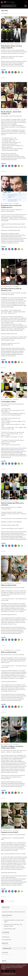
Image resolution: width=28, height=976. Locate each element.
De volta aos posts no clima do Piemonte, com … (11, 289)
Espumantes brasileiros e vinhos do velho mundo (13, 911)
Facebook (17, 44)
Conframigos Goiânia (8, 401)
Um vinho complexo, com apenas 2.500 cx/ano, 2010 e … (12, 747)
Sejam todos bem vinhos (10, 928)
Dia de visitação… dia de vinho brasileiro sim (11, 113)
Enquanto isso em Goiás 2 (9, 832)
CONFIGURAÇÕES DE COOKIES (8, 973)
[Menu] (26, 2)
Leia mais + (4, 77)
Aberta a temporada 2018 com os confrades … (12, 504)
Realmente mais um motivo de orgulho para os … (11, 206)
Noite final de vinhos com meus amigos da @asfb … (11, 47)
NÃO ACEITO (11, 971)
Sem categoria (5, 939)
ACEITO (4, 971)
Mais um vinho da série (8, 585)
